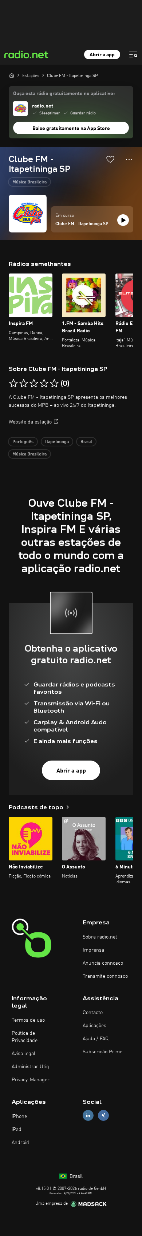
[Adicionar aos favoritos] (110, 159)
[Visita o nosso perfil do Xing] (103, 1115)
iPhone (19, 1116)
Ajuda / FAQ (96, 1038)
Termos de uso (28, 1020)
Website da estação (30, 422)
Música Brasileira (29, 182)
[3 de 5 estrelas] (34, 383)
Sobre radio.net (100, 937)
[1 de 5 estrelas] (13, 383)
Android (20, 1142)
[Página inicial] (12, 75)
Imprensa (93, 950)
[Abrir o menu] (133, 54)
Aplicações (94, 1025)
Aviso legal (23, 1053)
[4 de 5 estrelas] (44, 383)
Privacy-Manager (31, 1079)
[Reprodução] (123, 220)
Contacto (93, 1012)
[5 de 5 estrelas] (54, 383)
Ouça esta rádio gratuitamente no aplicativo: (64, 93)
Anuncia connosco (103, 963)
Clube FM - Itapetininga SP (82, 224)
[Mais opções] (129, 159)
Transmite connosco (105, 976)
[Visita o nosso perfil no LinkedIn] (88, 1115)
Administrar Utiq (30, 1066)
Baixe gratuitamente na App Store (71, 128)
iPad (16, 1129)
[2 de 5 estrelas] (24, 383)
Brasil (86, 442)
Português (22, 442)
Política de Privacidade (25, 1037)
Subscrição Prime (102, 1051)
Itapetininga (57, 442)
